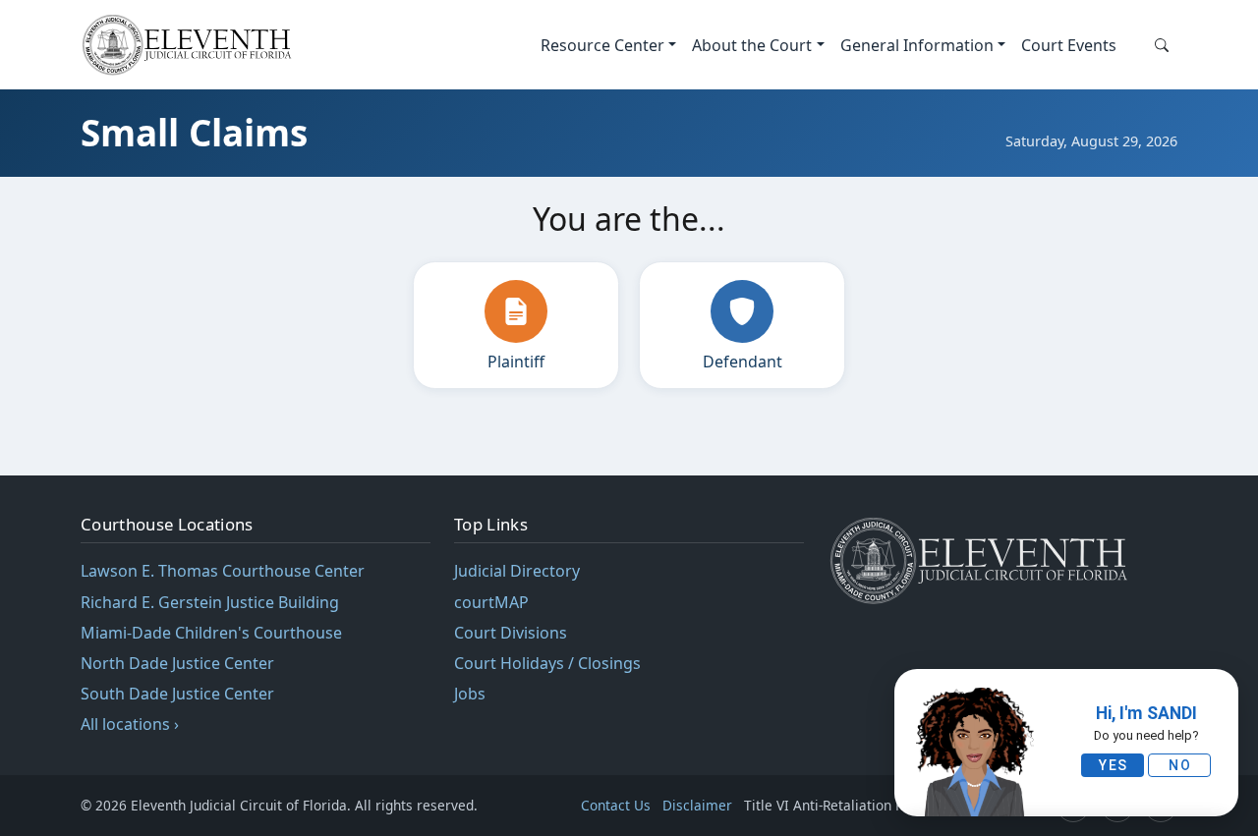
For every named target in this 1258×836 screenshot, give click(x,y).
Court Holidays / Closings (547, 663)
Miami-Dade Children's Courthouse (211, 632)
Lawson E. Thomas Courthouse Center (223, 571)
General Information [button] (917, 45)
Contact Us (616, 805)
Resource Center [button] (602, 45)
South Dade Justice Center (177, 693)
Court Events (1068, 45)
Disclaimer (697, 805)
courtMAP (491, 602)
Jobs (470, 693)
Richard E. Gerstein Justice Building (210, 602)
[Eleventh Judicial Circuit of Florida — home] (191, 45)
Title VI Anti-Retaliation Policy (840, 805)
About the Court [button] (752, 45)
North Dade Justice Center (177, 663)
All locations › (130, 724)
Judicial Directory (517, 571)
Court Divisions (510, 632)
